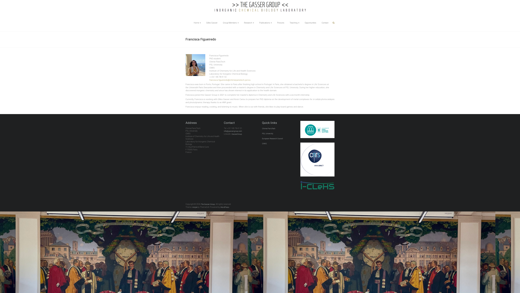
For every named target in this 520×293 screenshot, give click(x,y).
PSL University (267, 134)
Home (196, 23)
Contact (325, 23)
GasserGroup (237, 134)
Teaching (294, 23)
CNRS (264, 144)
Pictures (280, 23)
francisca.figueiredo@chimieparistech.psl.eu (230, 80)
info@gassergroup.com (233, 131)
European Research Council (272, 139)
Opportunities (310, 23)
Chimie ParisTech (268, 129)
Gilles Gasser (211, 23)
